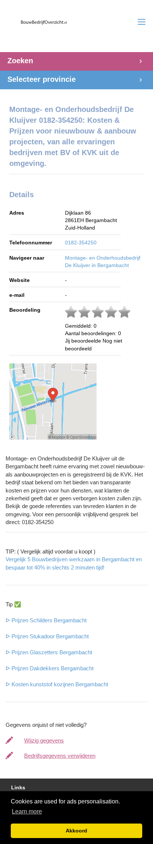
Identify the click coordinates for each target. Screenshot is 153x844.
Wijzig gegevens (44, 740)
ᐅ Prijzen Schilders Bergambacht (46, 620)
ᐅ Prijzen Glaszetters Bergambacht (49, 652)
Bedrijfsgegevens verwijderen (59, 755)
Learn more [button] (27, 811)
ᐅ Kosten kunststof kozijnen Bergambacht (57, 684)
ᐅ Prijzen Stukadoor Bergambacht (47, 636)
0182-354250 (81, 243)
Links (18, 787)
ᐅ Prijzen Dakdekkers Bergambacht (50, 668)
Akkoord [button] (76, 831)
